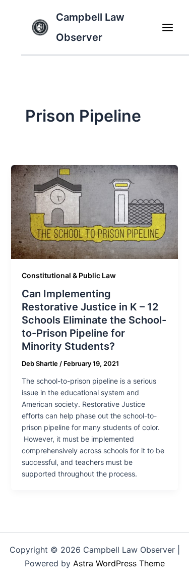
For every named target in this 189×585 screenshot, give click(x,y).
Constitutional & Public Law (69, 275)
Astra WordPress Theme (119, 563)
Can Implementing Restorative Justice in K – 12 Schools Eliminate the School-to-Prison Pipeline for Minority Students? (94, 320)
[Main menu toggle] (167, 27)
